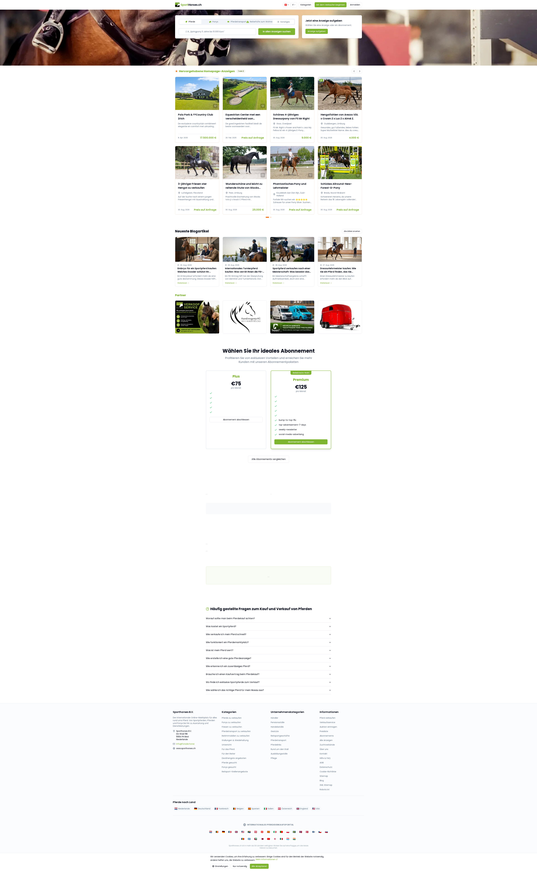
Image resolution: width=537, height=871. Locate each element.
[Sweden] (294, 832)
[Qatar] (262, 839)
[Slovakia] (326, 832)
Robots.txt (324, 789)
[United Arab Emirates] (255, 839)
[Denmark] (307, 832)
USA (318, 808)
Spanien (256, 808)
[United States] (242, 832)
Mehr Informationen (265, 859)
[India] (294, 839)
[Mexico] (281, 839)
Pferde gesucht (229, 762)
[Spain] (268, 832)
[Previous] (354, 71)
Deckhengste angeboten (234, 758)
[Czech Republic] (320, 832)
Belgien (240, 808)
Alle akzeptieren (259, 866)
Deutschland (204, 808)
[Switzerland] (262, 832)
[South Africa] (249, 832)
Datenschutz (326, 767)
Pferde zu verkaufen (232, 717)
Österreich (287, 808)
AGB (322, 762)
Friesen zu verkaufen (232, 726)
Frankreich (223, 808)
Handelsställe (277, 726)
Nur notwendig (240, 866)
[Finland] (313, 832)
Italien (271, 808)
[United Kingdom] (236, 832)
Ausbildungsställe (279, 753)
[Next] (359, 71)
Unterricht (227, 744)
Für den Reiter (228, 753)
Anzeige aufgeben (317, 31)
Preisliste (324, 731)
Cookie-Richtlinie (328, 771)
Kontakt (323, 753)
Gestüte (275, 731)
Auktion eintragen (328, 726)
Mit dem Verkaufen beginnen (330, 4)
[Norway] (300, 832)
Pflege (274, 758)
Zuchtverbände (327, 744)
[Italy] (275, 832)
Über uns (324, 749)
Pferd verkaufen (327, 717)
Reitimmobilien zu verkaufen (236, 735)
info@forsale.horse (185, 743)
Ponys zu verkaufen (231, 722)
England (304, 808)
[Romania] (242, 839)
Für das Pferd (228, 749)
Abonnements (327, 735)
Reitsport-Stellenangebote (235, 771)
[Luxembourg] (287, 839)
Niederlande (184, 808)
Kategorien (306, 4)
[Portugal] (281, 832)
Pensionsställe (277, 722)
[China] (268, 839)
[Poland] (287, 832)
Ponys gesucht (229, 767)
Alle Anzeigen (326, 740)
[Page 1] (267, 217)
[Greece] (249, 839)
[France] (230, 832)
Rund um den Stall (279, 749)
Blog (322, 780)
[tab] (190, 21)
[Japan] (275, 839)
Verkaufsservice (327, 722)
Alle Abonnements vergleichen (269, 459)
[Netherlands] (210, 832)
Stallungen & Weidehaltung (235, 740)
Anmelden (355, 4)
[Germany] (223, 832)
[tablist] (237, 22)
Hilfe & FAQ (325, 758)
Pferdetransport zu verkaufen (236, 731)
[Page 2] (270, 217)
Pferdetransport (278, 740)
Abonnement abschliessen (236, 419)
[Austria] (255, 832)
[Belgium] (217, 832)
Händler (274, 717)
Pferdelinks (276, 744)
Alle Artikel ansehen (352, 231)
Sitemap (324, 776)
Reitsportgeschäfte (280, 735)
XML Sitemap (326, 785)
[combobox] (287, 4)
